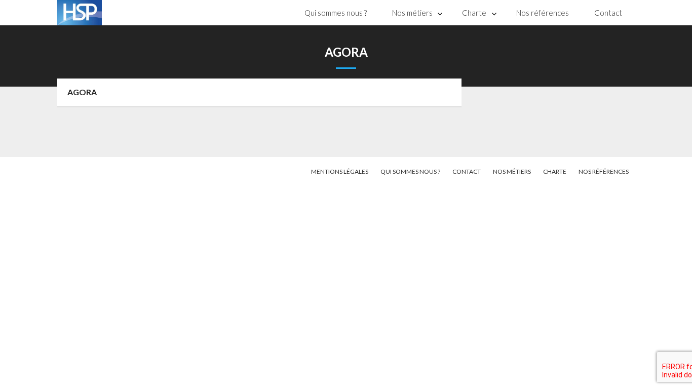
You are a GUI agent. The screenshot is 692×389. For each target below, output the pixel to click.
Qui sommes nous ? (335, 12)
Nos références (542, 12)
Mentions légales (339, 171)
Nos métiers (412, 12)
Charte (474, 12)
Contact (608, 12)
